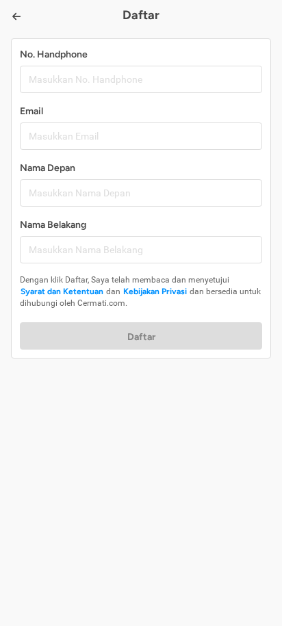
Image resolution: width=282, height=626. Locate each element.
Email (31, 111)
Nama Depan (47, 168)
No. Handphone (54, 54)
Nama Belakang (53, 225)
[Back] (16, 16)
